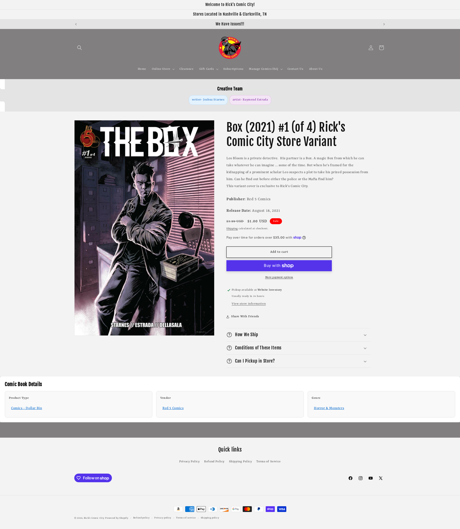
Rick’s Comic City (94, 518)
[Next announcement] (384, 24)
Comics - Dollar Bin (26, 408)
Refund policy (141, 518)
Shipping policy (210, 518)
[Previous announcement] (76, 24)
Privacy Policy (189, 461)
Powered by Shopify (116, 518)
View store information (249, 304)
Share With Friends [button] (245, 316)
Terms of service (186, 518)
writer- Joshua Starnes (208, 99)
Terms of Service (268, 461)
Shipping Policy (240, 461)
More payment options (279, 277)
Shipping (232, 228)
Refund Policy (214, 461)
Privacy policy (162, 518)
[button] (79, 47)
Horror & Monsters (329, 408)
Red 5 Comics (173, 408)
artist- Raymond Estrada (250, 99)
